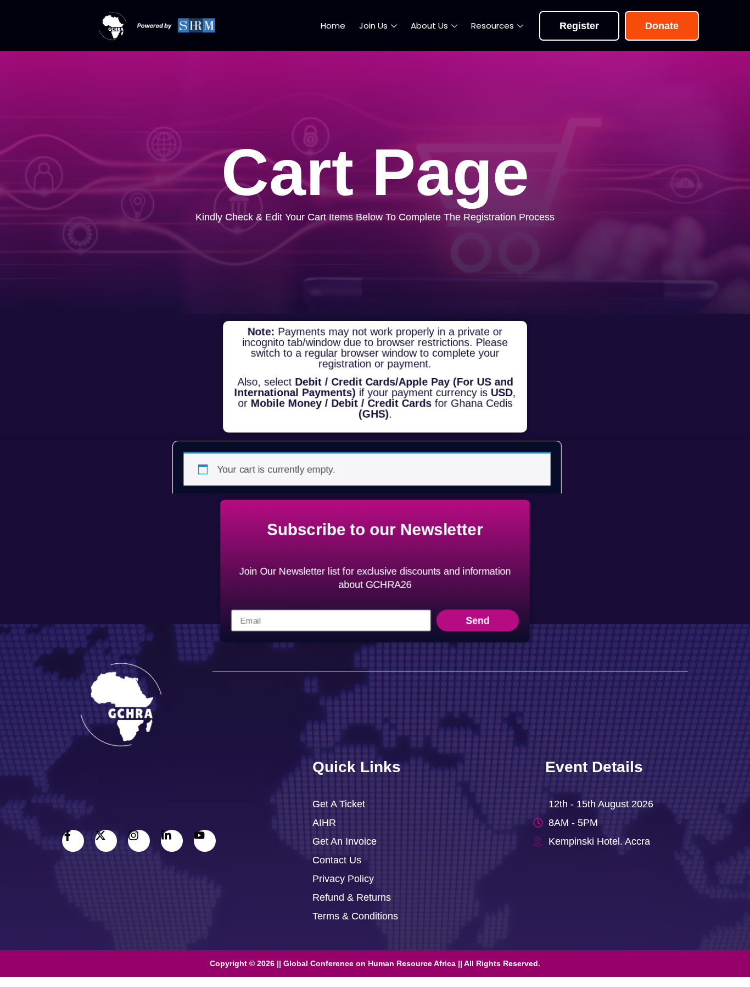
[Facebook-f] (73, 841)
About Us (429, 25)
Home (333, 25)
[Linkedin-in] (172, 841)
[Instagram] (139, 841)
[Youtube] (205, 841)
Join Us (373, 25)
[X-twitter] (106, 841)
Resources (492, 25)
